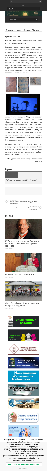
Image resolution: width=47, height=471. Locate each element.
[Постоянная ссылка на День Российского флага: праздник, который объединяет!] (23, 300)
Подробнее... (23, 468)
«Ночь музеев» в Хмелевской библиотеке (26, 208)
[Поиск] (40, 1)
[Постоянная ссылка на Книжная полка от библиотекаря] (23, 272)
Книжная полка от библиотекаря (20, 274)
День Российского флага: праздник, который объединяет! (22, 304)
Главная (11, 30)
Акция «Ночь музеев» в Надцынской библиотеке (23, 201)
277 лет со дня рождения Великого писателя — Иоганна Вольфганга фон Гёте (22, 243)
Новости (19, 30)
